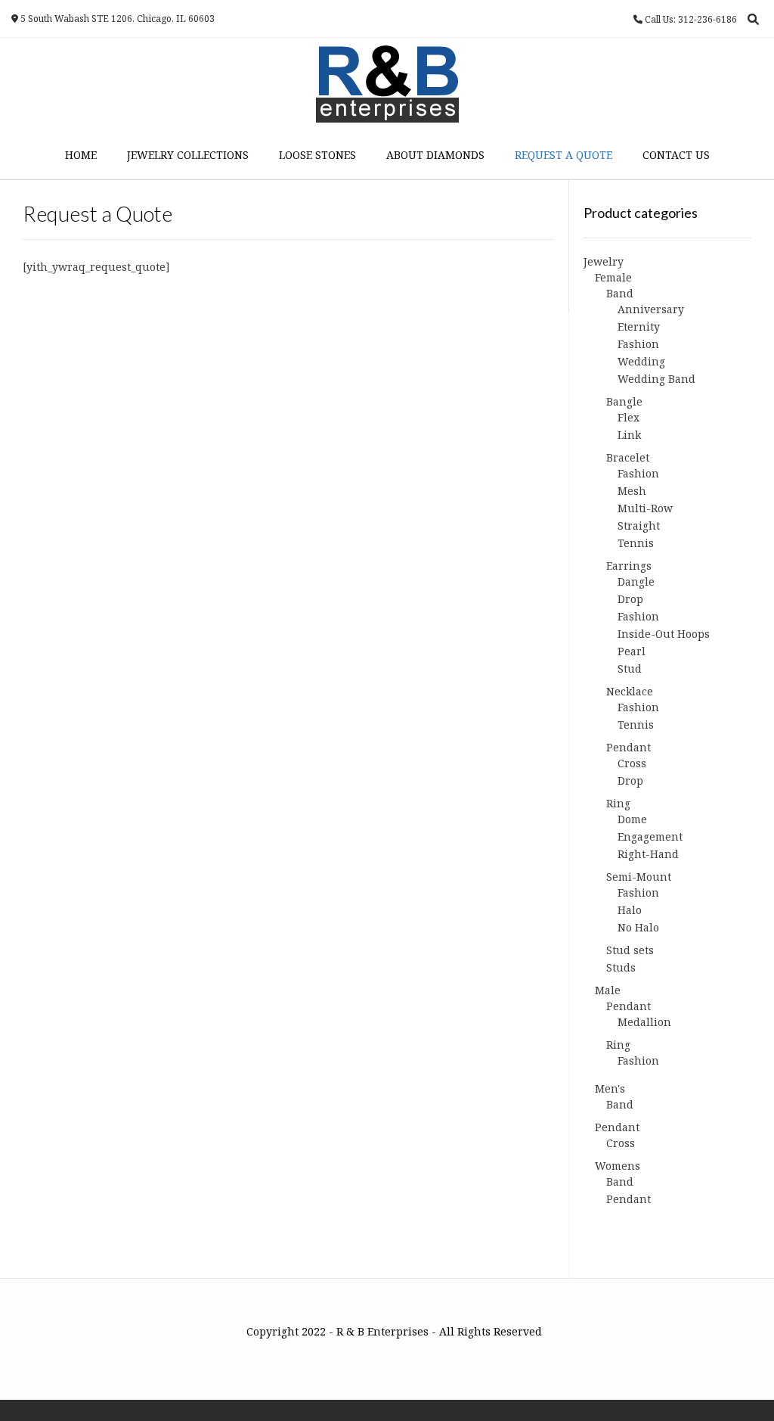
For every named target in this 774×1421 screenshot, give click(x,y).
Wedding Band (656, 379)
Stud (630, 668)
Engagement (650, 836)
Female (613, 277)
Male (608, 990)
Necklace (629, 691)
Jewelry (604, 261)
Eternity (639, 326)
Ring (618, 803)
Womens (617, 1165)
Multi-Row (645, 508)
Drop (630, 599)
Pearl (632, 651)
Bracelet (627, 457)
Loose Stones (317, 155)
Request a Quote (563, 155)
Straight (639, 525)
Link (629, 435)
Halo (630, 910)
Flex (628, 417)
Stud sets (630, 950)
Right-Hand (648, 854)
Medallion (644, 1022)
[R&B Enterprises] (387, 84)
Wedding (641, 361)
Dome (632, 819)
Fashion (638, 344)
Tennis (636, 543)
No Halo (638, 927)
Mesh (632, 491)
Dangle (636, 581)
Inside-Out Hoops (664, 634)
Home (81, 155)
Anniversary (651, 309)
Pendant (628, 747)
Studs (621, 967)
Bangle (624, 401)
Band (619, 293)
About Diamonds (435, 155)
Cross (632, 763)
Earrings (629, 565)
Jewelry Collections (188, 155)
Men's (610, 1088)
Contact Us (676, 155)
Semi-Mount (638, 876)
